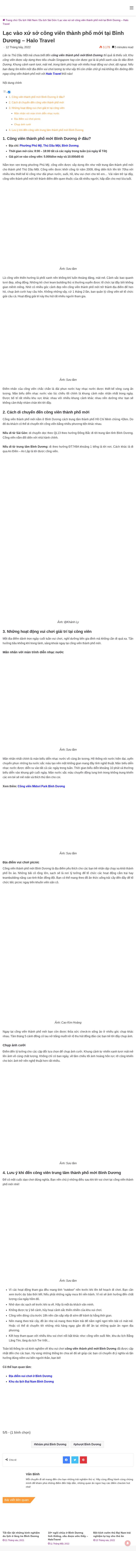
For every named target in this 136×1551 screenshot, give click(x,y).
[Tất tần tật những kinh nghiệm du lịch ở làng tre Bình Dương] (23, 1518)
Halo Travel (53, 73)
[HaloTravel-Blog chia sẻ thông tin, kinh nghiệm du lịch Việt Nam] (68, 7)
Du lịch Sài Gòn (47, 20)
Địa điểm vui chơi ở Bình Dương (30, 1376)
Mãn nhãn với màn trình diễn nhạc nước (36, 113)
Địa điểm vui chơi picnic (27, 119)
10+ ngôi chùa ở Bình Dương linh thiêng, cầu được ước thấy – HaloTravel (68, 1536)
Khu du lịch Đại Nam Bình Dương (31, 1381)
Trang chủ (11, 20)
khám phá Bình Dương (51, 1444)
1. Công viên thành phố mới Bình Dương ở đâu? (37, 96)
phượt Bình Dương (88, 1444)
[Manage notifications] (128, 1543)
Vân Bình (33, 1474)
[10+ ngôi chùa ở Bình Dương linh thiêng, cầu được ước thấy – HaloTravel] (68, 1518)
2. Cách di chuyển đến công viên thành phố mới (36, 102)
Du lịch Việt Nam (28, 20)
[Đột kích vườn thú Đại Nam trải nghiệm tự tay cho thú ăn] (113, 1518)
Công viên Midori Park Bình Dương (41, 786)
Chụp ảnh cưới (22, 124)
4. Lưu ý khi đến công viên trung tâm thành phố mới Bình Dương (46, 129)
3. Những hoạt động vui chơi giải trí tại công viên (36, 107)
